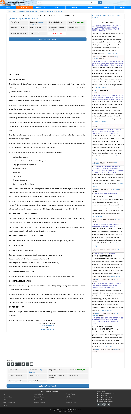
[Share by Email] (31, 364)
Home (4, 394)
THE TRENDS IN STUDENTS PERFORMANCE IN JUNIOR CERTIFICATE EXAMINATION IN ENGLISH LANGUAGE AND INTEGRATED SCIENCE (107, 321)
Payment (106, 7)
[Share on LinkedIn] (19, 364)
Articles (5, 400)
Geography (116, 219)
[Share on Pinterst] (27, 364)
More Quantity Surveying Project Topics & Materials (106, 16)
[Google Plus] (104, 404)
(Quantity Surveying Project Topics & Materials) (23, 19)
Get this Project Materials (48, 39)
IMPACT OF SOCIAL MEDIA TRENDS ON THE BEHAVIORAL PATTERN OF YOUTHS (107, 225)
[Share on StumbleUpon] (23, 364)
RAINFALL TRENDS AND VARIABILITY (105, 194)
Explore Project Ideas (9, 403)
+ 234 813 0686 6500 (105, 397)
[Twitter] (108, 404)
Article (90, 7)
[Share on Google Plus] (16, 364)
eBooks (68, 397)
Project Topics (24, 7)
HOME (8, 7)
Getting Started (39, 394)
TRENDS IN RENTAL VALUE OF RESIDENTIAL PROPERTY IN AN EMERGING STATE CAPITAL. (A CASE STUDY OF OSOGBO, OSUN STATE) (107, 131)
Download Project (39, 400)
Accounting (116, 91)
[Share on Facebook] (8, 364)
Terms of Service (71, 403)
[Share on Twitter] (12, 364)
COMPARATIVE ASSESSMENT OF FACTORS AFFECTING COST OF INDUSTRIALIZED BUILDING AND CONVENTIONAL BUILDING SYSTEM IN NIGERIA (106, 28)
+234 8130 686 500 (47, 325)
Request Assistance (40, 403)
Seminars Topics (39, 397)
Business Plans (7, 397)
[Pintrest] (101, 404)
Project (97, 56)
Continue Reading (111, 53)
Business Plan (40, 7)
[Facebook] (98, 404)
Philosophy (116, 189)
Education (116, 349)
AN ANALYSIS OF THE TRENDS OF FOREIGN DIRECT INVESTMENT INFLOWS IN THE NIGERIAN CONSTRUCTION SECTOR (107, 286)
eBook (57, 7)
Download (74, 7)
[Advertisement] (48, 54)
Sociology (116, 249)
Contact (122, 7)
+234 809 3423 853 (104, 399)
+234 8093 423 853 (47, 330)
